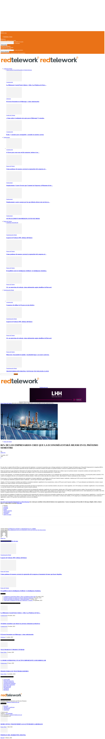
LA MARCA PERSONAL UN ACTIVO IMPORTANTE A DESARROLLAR (23, 660)
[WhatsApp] (24, 462)
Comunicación (9, 82)
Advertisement (6, 708)
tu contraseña (17, 43)
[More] (61, 462)
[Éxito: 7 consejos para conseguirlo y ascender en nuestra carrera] (14, 130)
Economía (5, 508)
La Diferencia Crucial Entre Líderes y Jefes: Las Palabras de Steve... (20, 613)
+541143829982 (9, 713)
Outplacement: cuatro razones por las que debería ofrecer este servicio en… (28, 202)
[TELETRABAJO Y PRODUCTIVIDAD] (4, 646)
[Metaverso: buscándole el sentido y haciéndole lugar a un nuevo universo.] (14, 350)
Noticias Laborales (7, 510)
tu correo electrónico (18, 50)
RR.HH (16, 222)
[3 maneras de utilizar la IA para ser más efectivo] (14, 301)
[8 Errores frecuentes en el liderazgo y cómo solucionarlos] (14, 97)
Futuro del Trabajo (10, 166)
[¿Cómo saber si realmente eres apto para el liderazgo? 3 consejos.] (14, 114)
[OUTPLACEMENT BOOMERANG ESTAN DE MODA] (14, 214)
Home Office (12, 222)
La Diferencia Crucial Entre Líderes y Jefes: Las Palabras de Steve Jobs (19, 596)
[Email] (34, 462)
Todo (7, 70)
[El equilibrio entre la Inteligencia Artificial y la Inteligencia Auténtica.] (14, 266)
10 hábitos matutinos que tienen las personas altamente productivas (18, 597)
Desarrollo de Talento (22, 70)
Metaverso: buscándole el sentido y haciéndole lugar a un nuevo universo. (27, 354)
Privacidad (5, 706)
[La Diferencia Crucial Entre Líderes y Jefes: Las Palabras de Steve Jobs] (14, 81)
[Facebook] (13, 462)
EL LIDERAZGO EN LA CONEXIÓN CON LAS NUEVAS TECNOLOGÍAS (27, 530)
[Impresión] (40, 462)
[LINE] (50, 462)
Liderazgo (29, 70)
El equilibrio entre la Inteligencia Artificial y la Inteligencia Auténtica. (26, 271)
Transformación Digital (11, 235)
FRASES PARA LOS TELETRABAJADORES (15, 671)
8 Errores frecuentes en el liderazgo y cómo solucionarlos (22, 101)
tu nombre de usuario (18, 41)
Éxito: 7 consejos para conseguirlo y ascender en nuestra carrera (25, 134)
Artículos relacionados (6, 541)
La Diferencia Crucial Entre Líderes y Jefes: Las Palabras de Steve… (26, 85)
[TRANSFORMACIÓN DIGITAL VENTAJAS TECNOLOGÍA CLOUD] (14, 367)
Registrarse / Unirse (7, 36)
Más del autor (14, 541)
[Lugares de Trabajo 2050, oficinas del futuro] (14, 233)
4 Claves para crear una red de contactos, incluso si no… (22, 152)
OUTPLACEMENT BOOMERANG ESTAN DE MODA (23, 218)
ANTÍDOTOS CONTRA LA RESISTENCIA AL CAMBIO (22, 528)
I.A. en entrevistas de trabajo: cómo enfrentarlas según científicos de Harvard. (29, 287)
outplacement (6, 512)
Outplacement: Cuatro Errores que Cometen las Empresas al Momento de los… (29, 185)
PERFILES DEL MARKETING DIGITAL (13, 735)
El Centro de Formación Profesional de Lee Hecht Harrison (15, 501)
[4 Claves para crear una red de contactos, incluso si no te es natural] (14, 148)
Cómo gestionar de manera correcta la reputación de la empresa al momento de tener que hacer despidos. (31, 574)
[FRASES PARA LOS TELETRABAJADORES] (4, 668)
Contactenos (6, 709)
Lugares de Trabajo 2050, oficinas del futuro (19, 237)
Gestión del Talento (7, 68)
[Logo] (20, 66)
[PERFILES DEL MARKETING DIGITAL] (4, 732)
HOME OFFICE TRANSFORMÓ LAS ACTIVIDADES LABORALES (22, 724)
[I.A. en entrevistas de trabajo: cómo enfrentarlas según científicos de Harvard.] (14, 283)
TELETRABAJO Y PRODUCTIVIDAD (12, 649)
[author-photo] (4, 537)
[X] (18, 462)
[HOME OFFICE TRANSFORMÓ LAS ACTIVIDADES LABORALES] (4, 721)
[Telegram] (45, 462)
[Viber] (55, 462)
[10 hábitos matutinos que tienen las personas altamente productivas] (4, 620)
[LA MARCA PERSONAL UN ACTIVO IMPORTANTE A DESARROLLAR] (4, 657)
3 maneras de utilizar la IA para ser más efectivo (20, 305)
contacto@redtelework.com (13, 702)
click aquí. (19, 503)
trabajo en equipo (7, 514)
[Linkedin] (29, 462)
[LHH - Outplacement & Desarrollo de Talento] (57, 402)
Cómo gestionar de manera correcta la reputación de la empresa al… (26, 169)
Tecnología (5, 513)
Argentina (5, 506)
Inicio (2, 403)
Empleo (5, 509)
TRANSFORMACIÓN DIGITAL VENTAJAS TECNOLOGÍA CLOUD (27, 371)
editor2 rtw (3, 452)
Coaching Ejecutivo (13, 70)
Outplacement (6, 137)
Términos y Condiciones (8, 707)
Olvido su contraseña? (6, 46)
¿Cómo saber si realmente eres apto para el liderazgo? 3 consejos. (25, 118)
